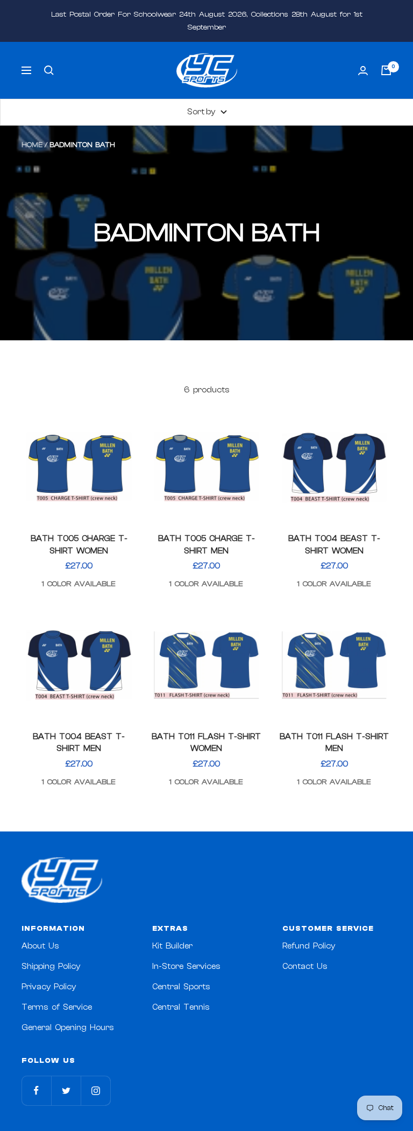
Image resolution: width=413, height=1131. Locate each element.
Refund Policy (308, 946)
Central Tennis (181, 1007)
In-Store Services (186, 966)
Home (32, 145)
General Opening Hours (68, 1027)
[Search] (49, 70)
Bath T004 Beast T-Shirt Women (334, 545)
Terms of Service (57, 1007)
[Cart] (386, 70)
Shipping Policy (51, 966)
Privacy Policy (49, 986)
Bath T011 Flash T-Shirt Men (334, 743)
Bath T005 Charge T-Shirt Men (206, 545)
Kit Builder (172, 946)
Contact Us (304, 966)
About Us (40, 946)
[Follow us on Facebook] (36, 1090)
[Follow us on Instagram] (95, 1090)
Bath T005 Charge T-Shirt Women (79, 545)
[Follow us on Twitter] (66, 1090)
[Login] (363, 70)
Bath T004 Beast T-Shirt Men (79, 743)
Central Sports (181, 986)
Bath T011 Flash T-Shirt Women (206, 743)
